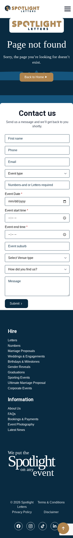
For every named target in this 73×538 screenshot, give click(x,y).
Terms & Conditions (51, 502)
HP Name (4, 106)
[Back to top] (63, 528)
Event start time (16, 210)
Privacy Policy (22, 512)
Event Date (13, 194)
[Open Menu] (67, 9)
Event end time (16, 227)
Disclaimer (51, 512)
